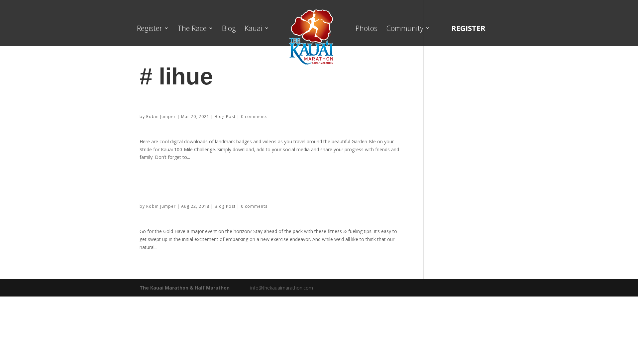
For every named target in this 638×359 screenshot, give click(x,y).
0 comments (254, 116)
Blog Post (225, 116)
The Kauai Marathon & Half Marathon (185, 288)
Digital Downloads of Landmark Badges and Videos (221, 100)
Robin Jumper (161, 116)
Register (149, 29)
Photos (366, 29)
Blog (229, 29)
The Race (192, 29)
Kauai (254, 29)
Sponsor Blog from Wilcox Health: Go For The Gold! (223, 190)
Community (404, 29)
